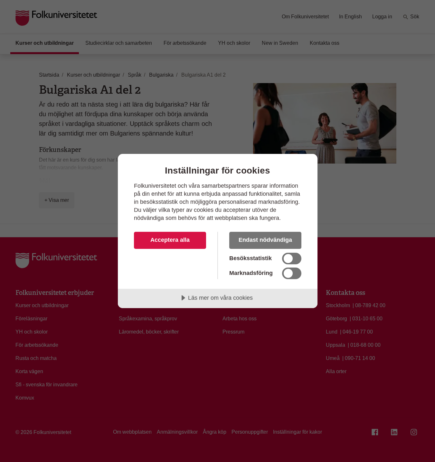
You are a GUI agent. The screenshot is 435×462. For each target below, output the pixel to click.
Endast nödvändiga (265, 240)
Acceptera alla (170, 240)
